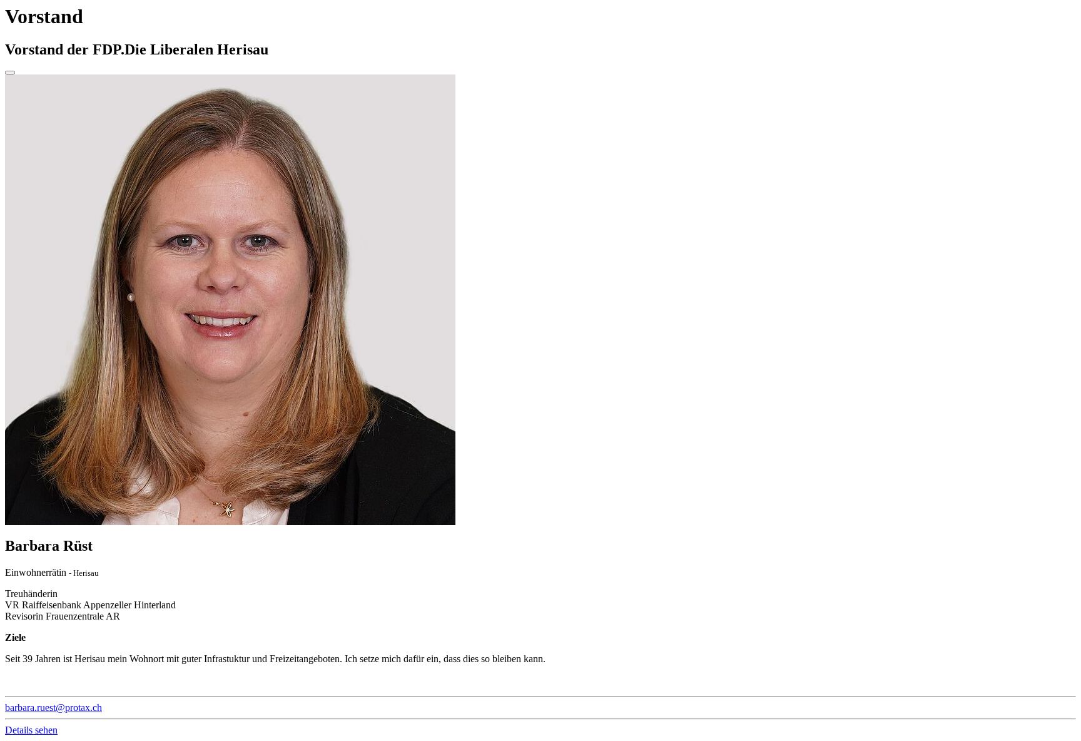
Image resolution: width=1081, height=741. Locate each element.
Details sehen (31, 730)
